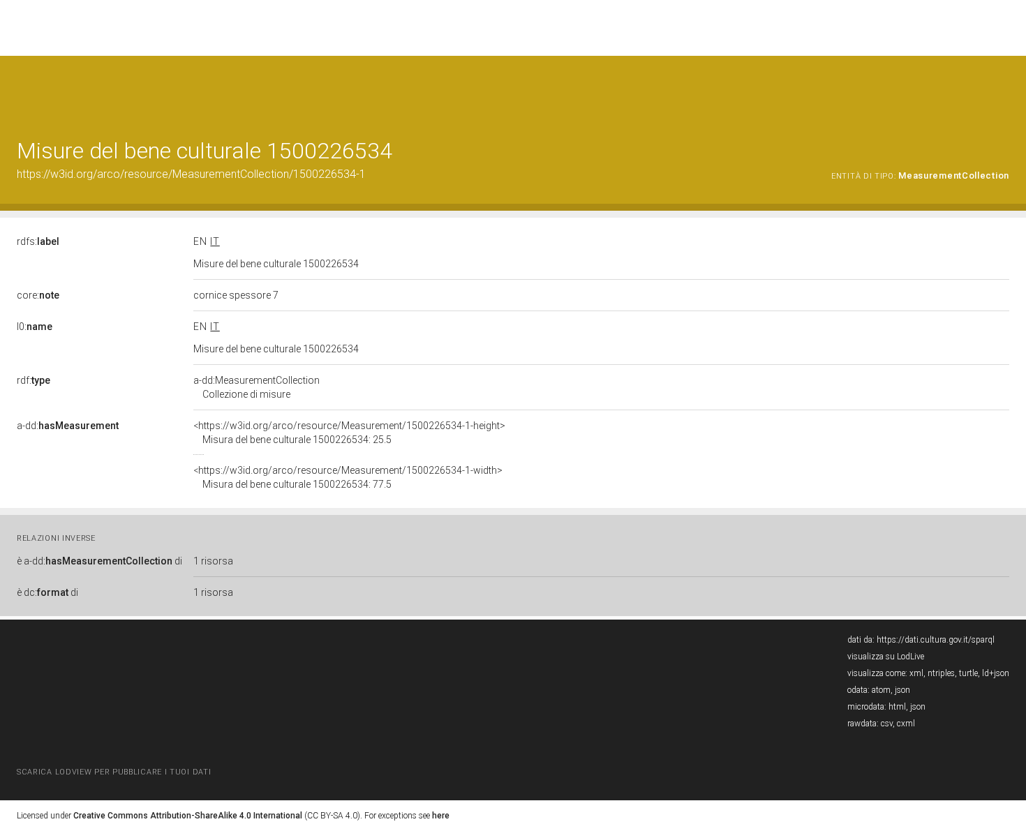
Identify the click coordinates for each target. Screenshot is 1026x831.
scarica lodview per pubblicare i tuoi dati (114, 772)
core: (38, 295)
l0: (34, 326)
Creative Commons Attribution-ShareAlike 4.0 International (187, 816)
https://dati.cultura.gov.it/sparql (936, 640)
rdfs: (38, 241)
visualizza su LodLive (885, 656)
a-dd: (68, 425)
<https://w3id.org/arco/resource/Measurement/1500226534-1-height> (349, 432)
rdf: (33, 380)
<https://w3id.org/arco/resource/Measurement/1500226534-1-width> (348, 477)
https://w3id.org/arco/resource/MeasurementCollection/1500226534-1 (191, 174)
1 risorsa (213, 561)
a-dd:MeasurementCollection (256, 387)
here (440, 816)
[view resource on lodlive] (1002, 90)
